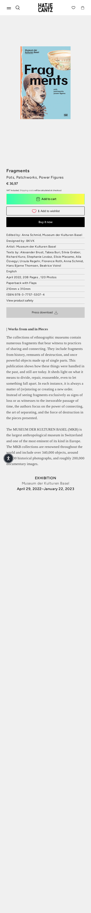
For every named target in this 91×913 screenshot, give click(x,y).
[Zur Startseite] (45, 7)
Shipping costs (27, 190)
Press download (42, 312)
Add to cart (48, 199)
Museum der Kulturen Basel (45, 483)
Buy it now (45, 222)
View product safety (19, 300)
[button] (8, 458)
